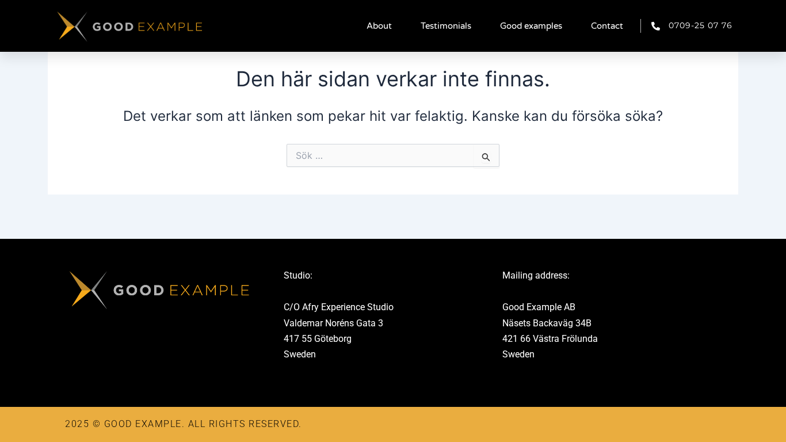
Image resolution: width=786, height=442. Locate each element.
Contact (607, 26)
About (379, 26)
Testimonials (446, 26)
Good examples (531, 26)
